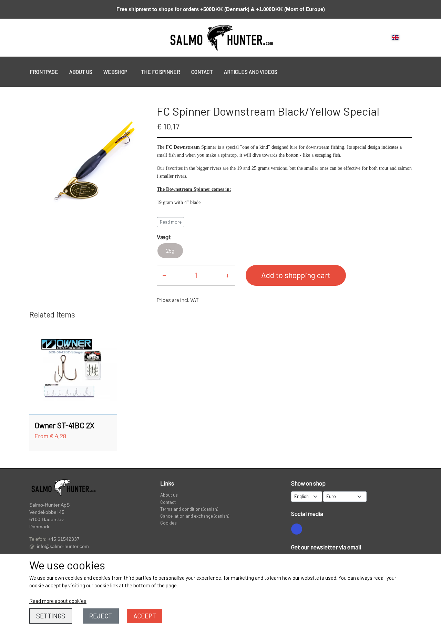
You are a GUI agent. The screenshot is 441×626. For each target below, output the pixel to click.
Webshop (115, 72)
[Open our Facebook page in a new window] (296, 529)
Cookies (168, 523)
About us (80, 72)
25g (170, 250)
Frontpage (44, 72)
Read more (171, 222)
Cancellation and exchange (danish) (194, 516)
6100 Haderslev (46, 519)
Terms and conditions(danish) (189, 509)
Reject (100, 616)
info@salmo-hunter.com (63, 546)
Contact (202, 72)
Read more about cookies (57, 601)
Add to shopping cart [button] (295, 275)
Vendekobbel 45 (46, 512)
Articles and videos (250, 72)
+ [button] (228, 275)
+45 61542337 (64, 539)
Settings (50, 616)
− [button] (164, 275)
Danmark (39, 526)
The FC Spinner (160, 72)
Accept (144, 616)
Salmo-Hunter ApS (49, 505)
